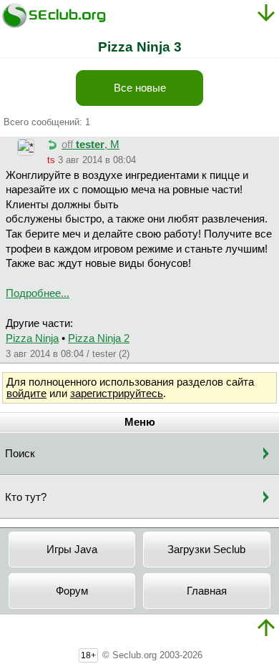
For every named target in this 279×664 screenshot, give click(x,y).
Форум (72, 591)
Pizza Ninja (32, 338)
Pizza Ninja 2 (98, 338)
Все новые (140, 88)
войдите (26, 393)
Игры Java (71, 549)
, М (90, 144)
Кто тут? (25, 497)
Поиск (20, 453)
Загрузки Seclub (206, 549)
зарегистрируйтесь (116, 393)
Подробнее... (37, 293)
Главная (207, 591)
